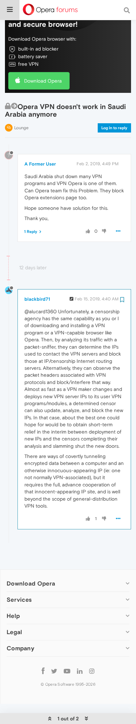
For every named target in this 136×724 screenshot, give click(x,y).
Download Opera (43, 81)
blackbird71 (37, 299)
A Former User (40, 164)
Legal (14, 632)
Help (13, 615)
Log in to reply (114, 128)
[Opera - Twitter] (54, 670)
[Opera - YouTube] (67, 670)
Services (19, 599)
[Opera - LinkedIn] (80, 670)
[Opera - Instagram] (92, 670)
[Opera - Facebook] (43, 671)
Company (20, 648)
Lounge (21, 127)
